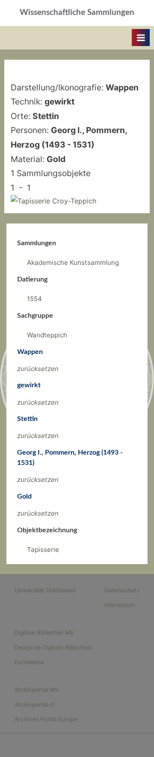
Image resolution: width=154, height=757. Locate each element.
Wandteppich (47, 335)
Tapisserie (43, 549)
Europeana (29, 661)
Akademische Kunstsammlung (73, 262)
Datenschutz (121, 590)
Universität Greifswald (45, 590)
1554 (34, 299)
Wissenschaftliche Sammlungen (77, 13)
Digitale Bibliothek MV (44, 632)
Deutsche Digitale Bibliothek (53, 647)
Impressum (119, 604)
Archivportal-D (35, 704)
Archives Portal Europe (46, 719)
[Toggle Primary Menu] (141, 37)
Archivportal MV (37, 689)
